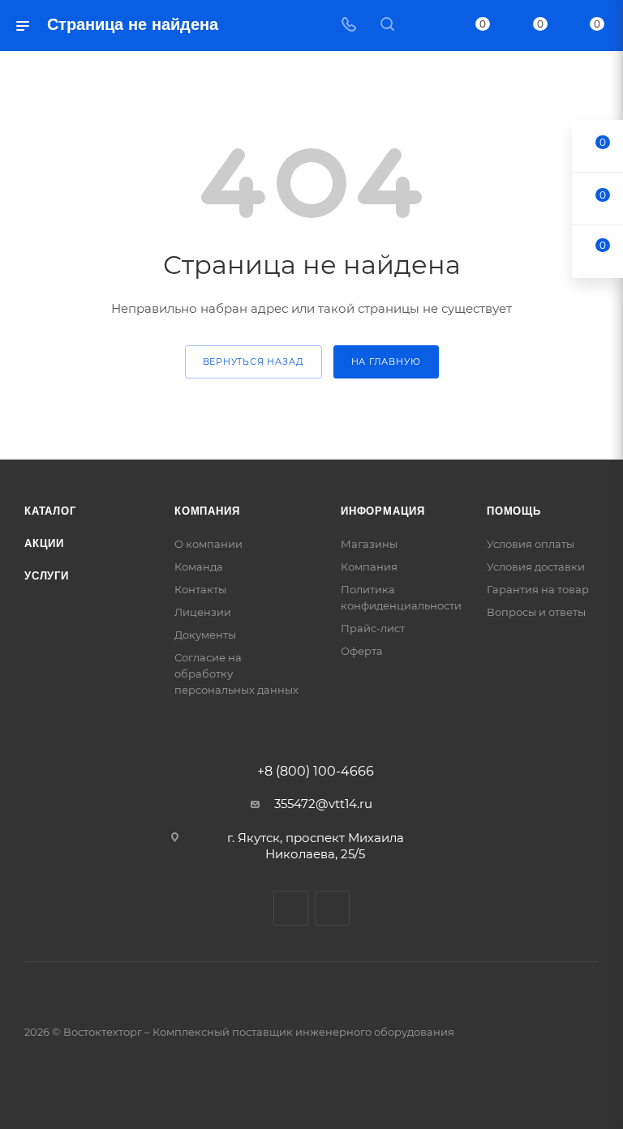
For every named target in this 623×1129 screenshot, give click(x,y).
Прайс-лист (373, 628)
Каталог (50, 511)
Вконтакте (290, 908)
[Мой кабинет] (426, 25)
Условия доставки (536, 566)
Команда (198, 566)
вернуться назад (253, 361)
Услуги (46, 576)
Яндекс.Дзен (332, 908)
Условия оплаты (530, 543)
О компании (208, 543)
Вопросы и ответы (536, 611)
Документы (205, 634)
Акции (44, 543)
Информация (383, 511)
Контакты (200, 589)
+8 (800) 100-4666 (315, 771)
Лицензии (202, 611)
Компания (206, 511)
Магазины (369, 543)
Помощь (514, 511)
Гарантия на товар (538, 589)
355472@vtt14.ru (323, 803)
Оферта (362, 650)
